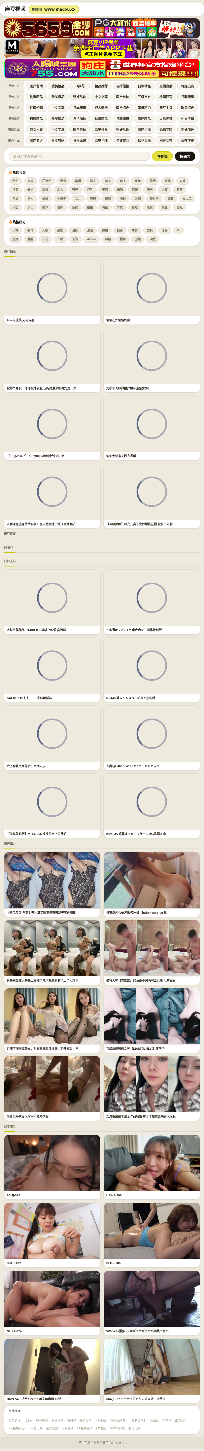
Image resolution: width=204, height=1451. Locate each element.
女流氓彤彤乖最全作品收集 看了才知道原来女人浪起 (141, 1116)
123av (28, 1420)
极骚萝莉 (165, 96)
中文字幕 (101, 96)
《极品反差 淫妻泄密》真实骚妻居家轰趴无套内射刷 (41, 913)
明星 (105, 207)
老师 (60, 207)
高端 (60, 230)
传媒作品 (122, 140)
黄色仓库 (15, 1420)
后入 (60, 190)
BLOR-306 (113, 1263)
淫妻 (165, 230)
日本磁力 (10, 1126)
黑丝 (150, 207)
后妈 (75, 207)
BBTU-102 (14, 1263)
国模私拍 (144, 107)
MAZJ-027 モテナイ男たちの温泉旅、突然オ (135, 1399)
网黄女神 (165, 140)
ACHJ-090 (13, 1195)
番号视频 (52, 1428)
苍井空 (154, 199)
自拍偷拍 (122, 86)
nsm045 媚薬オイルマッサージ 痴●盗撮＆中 (136, 834)
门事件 (46, 181)
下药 (45, 239)
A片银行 (101, 1428)
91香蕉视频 (84, 1428)
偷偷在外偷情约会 (118, 320)
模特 (123, 239)
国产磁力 (10, 844)
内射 (123, 199)
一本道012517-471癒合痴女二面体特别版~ (134, 630)
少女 (120, 207)
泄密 (63, 181)
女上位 (187, 199)
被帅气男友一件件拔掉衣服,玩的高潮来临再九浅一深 (41, 388)
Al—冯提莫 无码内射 (20, 320)
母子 (123, 181)
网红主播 (165, 107)
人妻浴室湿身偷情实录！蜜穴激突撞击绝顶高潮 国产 (41, 524)
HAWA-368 (114, 1195)
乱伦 (15, 181)
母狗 (120, 190)
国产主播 (144, 129)
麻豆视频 (42, 1420)
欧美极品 (57, 96)
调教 (171, 199)
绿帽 (105, 230)
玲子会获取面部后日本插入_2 (26, 766)
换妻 (15, 190)
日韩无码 (187, 96)
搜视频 (162, 157)
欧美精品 (57, 86)
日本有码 (57, 140)
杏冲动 (166, 1420)
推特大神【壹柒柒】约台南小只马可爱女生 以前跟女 (141, 980)
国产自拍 (122, 96)
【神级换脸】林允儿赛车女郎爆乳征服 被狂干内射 (139, 524)
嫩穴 (45, 207)
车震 (45, 190)
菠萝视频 (85, 1420)
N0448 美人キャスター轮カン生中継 (130, 698)
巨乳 (90, 190)
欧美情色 (187, 107)
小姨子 (61, 199)
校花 (165, 207)
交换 (150, 230)
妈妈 (30, 181)
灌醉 (30, 239)
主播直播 (165, 86)
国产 (150, 190)
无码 (93, 199)
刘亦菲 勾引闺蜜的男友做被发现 (127, 388)
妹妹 (45, 199)
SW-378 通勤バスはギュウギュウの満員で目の (137, 1331)
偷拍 (30, 190)
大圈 (45, 230)
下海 (75, 239)
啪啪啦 (71, 1420)
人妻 (165, 190)
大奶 (15, 207)
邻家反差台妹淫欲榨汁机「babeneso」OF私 (136, 913)
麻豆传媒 (10, 534)
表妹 (183, 181)
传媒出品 (187, 86)
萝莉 (105, 190)
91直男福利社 (18, 1428)
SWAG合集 (117, 1428)
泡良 (90, 230)
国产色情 (36, 86)
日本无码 (79, 107)
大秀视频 (165, 118)
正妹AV (180, 1420)
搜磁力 (185, 157)
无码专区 (165, 129)
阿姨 (168, 181)
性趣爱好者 (117, 1420)
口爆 (135, 190)
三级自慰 (144, 96)
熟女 (108, 181)
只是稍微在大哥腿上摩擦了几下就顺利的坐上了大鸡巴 (42, 980)
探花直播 (144, 140)
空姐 (180, 207)
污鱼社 (154, 1420)
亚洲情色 (187, 129)
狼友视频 (67, 1428)
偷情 (153, 181)
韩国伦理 (36, 107)
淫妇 (15, 199)
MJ (178, 230)
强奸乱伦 (79, 96)
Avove (91, 239)
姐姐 (90, 207)
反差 (138, 181)
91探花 (80, 86)
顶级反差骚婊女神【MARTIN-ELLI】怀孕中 (135, 1049)
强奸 (75, 190)
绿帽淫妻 (187, 140)
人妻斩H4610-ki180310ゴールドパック (132, 766)
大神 (15, 230)
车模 (60, 239)
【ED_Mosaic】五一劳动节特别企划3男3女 (35, 456)
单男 (135, 230)
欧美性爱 (101, 129)
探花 (30, 230)
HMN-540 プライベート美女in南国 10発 (34, 1399)
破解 (108, 199)
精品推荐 (101, 86)
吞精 (108, 239)
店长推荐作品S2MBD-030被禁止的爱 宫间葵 (36, 630)
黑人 (30, 199)
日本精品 (144, 86)
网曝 (78, 181)
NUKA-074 (14, 1331)
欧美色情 (101, 140)
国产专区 (36, 140)
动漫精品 (36, 96)
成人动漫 (101, 107)
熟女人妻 (36, 129)
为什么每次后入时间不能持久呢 (28, 1116)
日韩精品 (36, 118)
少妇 (138, 199)
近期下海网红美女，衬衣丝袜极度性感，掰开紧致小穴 (42, 1049)
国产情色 (122, 107)
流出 (30, 207)
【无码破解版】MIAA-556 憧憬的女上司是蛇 (36, 834)
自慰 (135, 207)
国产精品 (144, 118)
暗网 (180, 190)
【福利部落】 (138, 1420)
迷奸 (15, 239)
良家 (75, 230)
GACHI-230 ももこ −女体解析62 (29, 698)
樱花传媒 (134, 1428)
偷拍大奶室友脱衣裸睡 (121, 456)
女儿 (78, 199)
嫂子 (93, 181)
